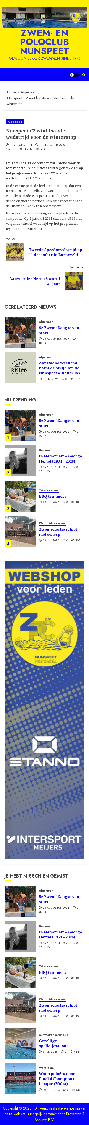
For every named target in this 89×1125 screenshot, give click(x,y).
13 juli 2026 (51, 540)
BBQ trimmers (52, 496)
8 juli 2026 (50, 1052)
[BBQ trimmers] (20, 496)
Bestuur (44, 450)
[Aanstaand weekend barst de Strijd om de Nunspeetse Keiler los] (20, 367)
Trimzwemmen (49, 490)
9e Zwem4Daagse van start (59, 330)
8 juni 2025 (50, 379)
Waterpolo (46, 1068)
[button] (5, 75)
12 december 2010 (52, 145)
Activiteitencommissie (53, 1035)
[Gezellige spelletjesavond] (20, 1043)
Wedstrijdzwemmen (52, 523)
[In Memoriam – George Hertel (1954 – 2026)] (20, 460)
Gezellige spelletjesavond (54, 1043)
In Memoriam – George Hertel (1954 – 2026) (60, 459)
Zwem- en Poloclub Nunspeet (44, 42)
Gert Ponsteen (21, 145)
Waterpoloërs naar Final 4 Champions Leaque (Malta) (57, 1078)
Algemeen (15, 122)
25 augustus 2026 (56, 339)
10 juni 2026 (51, 1090)
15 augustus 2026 (56, 467)
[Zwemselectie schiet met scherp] (20, 531)
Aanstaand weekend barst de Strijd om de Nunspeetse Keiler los (59, 368)
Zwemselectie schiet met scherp (58, 532)
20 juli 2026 (51, 502)
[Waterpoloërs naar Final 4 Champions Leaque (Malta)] (20, 1078)
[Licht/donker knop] (74, 75)
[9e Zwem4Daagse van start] (20, 332)
